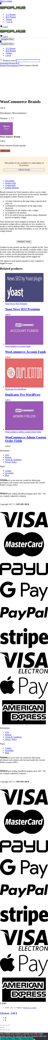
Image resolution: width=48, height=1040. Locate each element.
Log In (9, 22)
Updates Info (10, 185)
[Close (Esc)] (9, 1025)
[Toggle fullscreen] (4, 1025)
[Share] (6, 1025)
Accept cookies (7, 1039)
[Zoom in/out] (1, 1025)
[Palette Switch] (24, 3)
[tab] (26, 181)
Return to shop (29, 1008)
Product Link (10, 183)
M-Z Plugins (11, 17)
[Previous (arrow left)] (1, 1027)
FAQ (7, 455)
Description (9, 181)
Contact (8, 471)
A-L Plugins (10, 14)
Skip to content (6, 1)
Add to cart (5, 151)
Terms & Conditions (13, 460)
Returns (8, 457)
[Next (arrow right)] (4, 1027)
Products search (9, 60)
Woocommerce (13, 65)
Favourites (9, 473)
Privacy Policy (11, 462)
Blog (7, 475)
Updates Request (12, 188)
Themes (9, 19)
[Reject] (34, 1039)
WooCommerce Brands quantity (13, 145)
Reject (17, 1039)
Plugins (12, 63)
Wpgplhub (4, 63)
